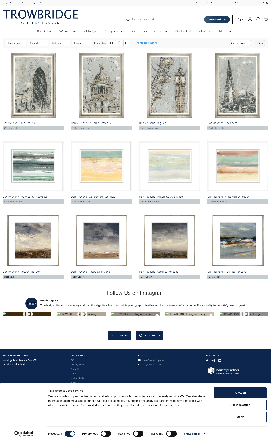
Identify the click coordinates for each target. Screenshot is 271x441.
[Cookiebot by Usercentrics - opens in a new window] (24, 434)
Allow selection (240, 404)
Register (35, 2)
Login (43, 2)
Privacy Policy (77, 364)
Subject (34, 43)
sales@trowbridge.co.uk (154, 360)
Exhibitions (240, 2)
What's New (67, 31)
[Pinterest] (219, 360)
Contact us (212, 2)
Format (78, 43)
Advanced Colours (147, 42)
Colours (56, 43)
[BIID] (222, 370)
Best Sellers (44, 31)
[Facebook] (207, 360)
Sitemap (75, 382)
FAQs (73, 360)
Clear (261, 42)
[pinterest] (267, 3)
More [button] (223, 31)
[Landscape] (126, 43)
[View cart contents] (266, 19)
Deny (240, 416)
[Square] (111, 43)
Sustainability (77, 378)
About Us (75, 369)
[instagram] (264, 3)
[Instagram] (213, 360)
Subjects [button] (137, 31)
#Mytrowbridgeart (234, 305)
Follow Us (152, 335)
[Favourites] (258, 19)
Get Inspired (183, 31)
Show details (192, 433)
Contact (74, 373)
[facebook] (260, 3)
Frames (252, 2)
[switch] (106, 434)
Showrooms (226, 2)
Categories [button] (112, 31)
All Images (90, 31)
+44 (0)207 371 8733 (151, 364)
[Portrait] (119, 43)
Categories (14, 43)
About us (200, 2)
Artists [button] (158, 31)
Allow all (240, 392)
